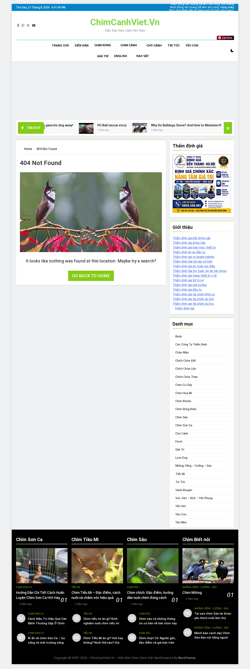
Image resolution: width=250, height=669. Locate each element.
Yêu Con (192, 45)
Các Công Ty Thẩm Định (191, 344)
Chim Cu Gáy (183, 385)
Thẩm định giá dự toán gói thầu (194, 266)
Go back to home (91, 275)
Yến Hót (180, 506)
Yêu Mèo (181, 522)
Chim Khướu (183, 401)
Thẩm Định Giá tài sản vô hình (192, 261)
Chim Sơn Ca (183, 425)
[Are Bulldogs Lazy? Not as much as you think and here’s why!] (211, 128)
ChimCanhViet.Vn (125, 22)
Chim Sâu (181, 417)
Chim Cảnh (129, 45)
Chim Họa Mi (183, 393)
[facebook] (18, 25)
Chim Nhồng (192, 593)
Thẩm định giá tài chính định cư (194, 294)
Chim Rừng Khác (186, 409)
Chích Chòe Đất (185, 360)
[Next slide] (231, 7)
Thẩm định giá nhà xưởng (190, 285)
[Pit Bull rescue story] (63, 128)
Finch (178, 441)
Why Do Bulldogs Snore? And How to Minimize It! (163, 125)
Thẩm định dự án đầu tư (189, 252)
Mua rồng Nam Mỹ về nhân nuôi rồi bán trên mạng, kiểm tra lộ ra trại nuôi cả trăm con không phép (201, 10)
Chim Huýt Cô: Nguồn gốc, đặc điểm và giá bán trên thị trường (157, 642)
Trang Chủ (60, 45)
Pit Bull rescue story (88, 125)
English (120, 56)
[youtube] (34, 25)
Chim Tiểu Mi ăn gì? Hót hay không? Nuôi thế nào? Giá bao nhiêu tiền (103, 642)
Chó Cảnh (154, 45)
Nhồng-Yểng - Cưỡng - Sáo (199, 587)
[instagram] (22, 25)
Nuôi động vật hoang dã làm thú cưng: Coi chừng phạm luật (202, 4)
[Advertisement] (125, 90)
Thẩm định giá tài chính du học (193, 304)
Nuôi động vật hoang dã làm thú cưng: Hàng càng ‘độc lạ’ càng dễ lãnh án (202, 7)
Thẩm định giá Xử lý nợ (188, 280)
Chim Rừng (102, 45)
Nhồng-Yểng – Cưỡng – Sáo (193, 465)
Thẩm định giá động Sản (189, 243)
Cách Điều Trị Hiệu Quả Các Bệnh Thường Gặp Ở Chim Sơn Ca (47, 623)
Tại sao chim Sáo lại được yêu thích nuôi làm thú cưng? (212, 618)
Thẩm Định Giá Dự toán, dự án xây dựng (199, 271)
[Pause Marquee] (228, 128)
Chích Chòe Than (186, 377)
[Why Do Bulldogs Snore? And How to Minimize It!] (116, 128)
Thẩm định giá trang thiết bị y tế (195, 275)
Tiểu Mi (180, 474)
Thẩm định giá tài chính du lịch (193, 299)
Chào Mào (182, 352)
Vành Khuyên (183, 490)
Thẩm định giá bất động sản (192, 238)
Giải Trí (102, 56)
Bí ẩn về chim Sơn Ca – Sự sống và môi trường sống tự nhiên (46, 642)
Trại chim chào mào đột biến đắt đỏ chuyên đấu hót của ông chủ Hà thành (202, 13)
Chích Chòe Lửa (185, 368)
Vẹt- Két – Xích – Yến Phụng (193, 498)
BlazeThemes (187, 657)
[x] (28, 25)
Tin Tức (174, 45)
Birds (178, 336)
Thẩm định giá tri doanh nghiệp (193, 257)
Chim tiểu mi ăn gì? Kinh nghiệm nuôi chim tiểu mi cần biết (101, 623)
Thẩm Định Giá (184, 308)
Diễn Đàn (81, 45)
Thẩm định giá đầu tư (187, 290)
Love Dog (181, 457)
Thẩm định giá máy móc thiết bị (194, 247)
